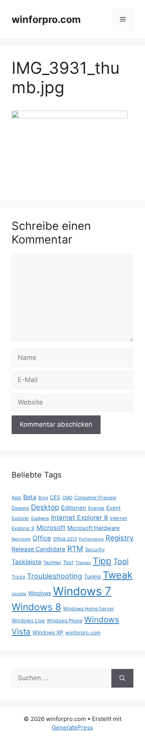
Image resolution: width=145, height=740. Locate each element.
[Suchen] (122, 678)
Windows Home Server (88, 608)
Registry (119, 537)
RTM (75, 548)
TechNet (52, 562)
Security (95, 549)
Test (68, 562)
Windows (39, 593)
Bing (43, 497)
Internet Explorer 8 (79, 517)
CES (55, 497)
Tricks (18, 577)
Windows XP (47, 632)
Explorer (20, 518)
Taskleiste (26, 562)
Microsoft (50, 528)
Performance (91, 539)
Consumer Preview (95, 497)
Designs (20, 508)
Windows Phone (64, 621)
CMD (67, 497)
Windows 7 (82, 591)
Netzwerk (21, 539)
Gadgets (40, 518)
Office (41, 538)
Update (19, 593)
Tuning (92, 576)
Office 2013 (65, 539)
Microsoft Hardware (93, 528)
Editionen (73, 507)
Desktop (45, 507)
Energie (96, 508)
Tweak (118, 575)
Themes (83, 562)
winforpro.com (46, 19)
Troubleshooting (54, 576)
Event (113, 508)
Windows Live (28, 620)
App (16, 497)
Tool (121, 561)
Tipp (102, 561)
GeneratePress (72, 727)
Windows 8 (36, 607)
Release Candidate (38, 549)
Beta (29, 497)
